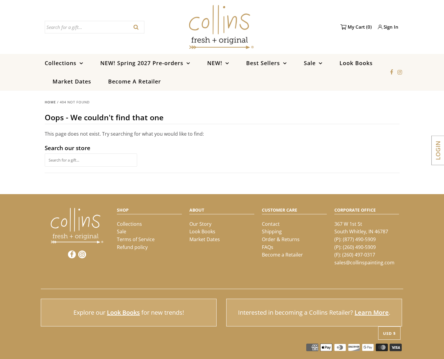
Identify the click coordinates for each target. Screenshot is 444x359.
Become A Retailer (134, 81)
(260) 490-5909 (359, 247)
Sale (310, 63)
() (360, 27)
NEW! (214, 63)
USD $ (389, 333)
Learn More (372, 312)
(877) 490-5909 (359, 239)
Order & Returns (281, 239)
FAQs (267, 247)
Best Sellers (263, 63)
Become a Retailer (282, 254)
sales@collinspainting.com (364, 262)
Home (50, 102)
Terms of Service (136, 239)
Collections (60, 63)
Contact (271, 224)
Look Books (356, 63)
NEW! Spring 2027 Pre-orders (141, 63)
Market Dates (72, 81)
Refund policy (132, 247)
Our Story (200, 224)
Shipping (272, 231)
